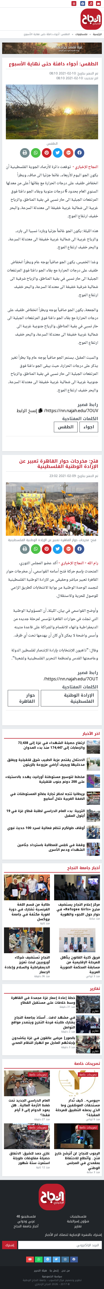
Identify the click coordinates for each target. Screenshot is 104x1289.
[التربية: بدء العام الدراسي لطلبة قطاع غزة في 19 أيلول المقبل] (93, 815)
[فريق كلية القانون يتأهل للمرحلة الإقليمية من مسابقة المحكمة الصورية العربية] (77, 940)
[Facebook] (74, 1259)
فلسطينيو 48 (26, 1216)
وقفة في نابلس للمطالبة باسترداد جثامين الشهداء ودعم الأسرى (51, 847)
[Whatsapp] (39, 1259)
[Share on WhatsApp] (36, 153)
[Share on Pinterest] (46, 153)
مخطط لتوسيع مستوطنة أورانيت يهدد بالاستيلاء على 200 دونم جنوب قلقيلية (45, 779)
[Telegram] (47, 1259)
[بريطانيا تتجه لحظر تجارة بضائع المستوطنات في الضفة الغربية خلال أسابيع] (93, 798)
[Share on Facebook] (79, 153)
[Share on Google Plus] (68, 153)
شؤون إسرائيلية (78, 1221)
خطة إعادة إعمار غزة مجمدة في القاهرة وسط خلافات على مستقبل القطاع (43, 1000)
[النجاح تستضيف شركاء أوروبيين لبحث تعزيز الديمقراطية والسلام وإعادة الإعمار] (27, 940)
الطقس (66, 427)
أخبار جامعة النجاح (83, 868)
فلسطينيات (81, 34)
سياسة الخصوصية (52, 1276)
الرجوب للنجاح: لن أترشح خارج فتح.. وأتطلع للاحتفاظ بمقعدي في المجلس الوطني (77, 1161)
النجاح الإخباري (91, 19)
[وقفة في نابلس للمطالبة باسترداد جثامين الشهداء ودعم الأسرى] (93, 849)
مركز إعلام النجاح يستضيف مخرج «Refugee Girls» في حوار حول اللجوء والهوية (78, 909)
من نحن (65, 1270)
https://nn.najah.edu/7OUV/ (71, 411)
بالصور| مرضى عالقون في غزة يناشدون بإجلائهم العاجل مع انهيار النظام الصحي (43, 1040)
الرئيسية (97, 34)
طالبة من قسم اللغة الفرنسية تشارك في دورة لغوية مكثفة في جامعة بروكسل (29, 912)
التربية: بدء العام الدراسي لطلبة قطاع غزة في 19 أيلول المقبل (45, 813)
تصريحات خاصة (87, 1064)
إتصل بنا (54, 1270)
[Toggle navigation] (73, 4)
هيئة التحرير (40, 1270)
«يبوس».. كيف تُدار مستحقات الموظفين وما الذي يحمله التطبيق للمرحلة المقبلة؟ (77, 1108)
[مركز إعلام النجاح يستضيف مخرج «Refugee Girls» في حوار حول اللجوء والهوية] (77, 887)
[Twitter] (56, 1259)
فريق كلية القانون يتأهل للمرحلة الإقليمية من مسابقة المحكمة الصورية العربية (80, 965)
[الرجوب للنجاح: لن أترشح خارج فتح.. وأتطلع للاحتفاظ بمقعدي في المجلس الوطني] (77, 1136)
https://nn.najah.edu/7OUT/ (71, 679)
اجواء (88, 427)
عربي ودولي (26, 1221)
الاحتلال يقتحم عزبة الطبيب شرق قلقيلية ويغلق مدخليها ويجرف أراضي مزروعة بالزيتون (46, 762)
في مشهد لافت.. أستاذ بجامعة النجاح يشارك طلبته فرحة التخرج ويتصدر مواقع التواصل (43, 1022)
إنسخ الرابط (28, 411)
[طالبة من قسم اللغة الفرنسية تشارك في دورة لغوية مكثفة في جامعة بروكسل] (27, 887)
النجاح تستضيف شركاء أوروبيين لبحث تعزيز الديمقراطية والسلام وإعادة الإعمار (27, 965)
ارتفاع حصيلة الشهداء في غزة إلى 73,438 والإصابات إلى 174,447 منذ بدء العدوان (51, 745)
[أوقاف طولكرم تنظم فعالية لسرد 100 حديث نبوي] (93, 832)
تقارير (95, 989)
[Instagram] (65, 1259)
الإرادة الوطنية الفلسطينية (79, 698)
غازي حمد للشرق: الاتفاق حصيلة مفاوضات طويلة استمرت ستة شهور (29, 1158)
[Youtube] (30, 1259)
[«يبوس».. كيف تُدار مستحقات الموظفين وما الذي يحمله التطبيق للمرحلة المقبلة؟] (77, 1083)
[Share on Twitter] (57, 153)
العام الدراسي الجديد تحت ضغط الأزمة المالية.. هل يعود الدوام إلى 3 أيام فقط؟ (29, 1108)
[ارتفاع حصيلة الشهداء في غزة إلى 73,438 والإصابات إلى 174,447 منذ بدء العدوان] (93, 747)
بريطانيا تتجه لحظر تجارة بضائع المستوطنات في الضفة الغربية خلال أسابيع (47, 796)
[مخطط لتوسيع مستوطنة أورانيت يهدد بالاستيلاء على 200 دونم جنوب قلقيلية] (93, 781)
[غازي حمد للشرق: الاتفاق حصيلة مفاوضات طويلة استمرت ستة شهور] (27, 1136)
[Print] (25, 153)
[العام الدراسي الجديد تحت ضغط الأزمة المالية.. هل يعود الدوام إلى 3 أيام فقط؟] (27, 1083)
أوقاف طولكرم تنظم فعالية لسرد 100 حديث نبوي (46, 828)
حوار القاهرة (27, 698)
